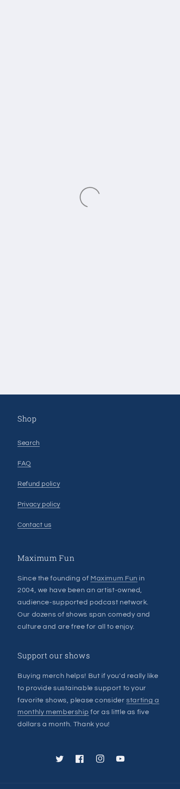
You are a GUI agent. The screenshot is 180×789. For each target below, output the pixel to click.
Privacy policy (38, 504)
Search (28, 443)
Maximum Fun (114, 578)
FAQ (24, 463)
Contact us (34, 525)
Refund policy (38, 484)
